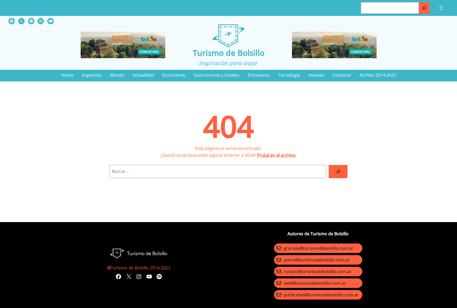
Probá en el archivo (276, 155)
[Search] (338, 171)
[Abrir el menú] (441, 8)
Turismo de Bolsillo (228, 52)
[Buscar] (424, 8)
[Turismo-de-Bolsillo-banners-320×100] (123, 56)
